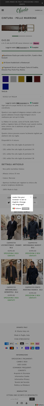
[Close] (31, 197)
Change (26, 209)
